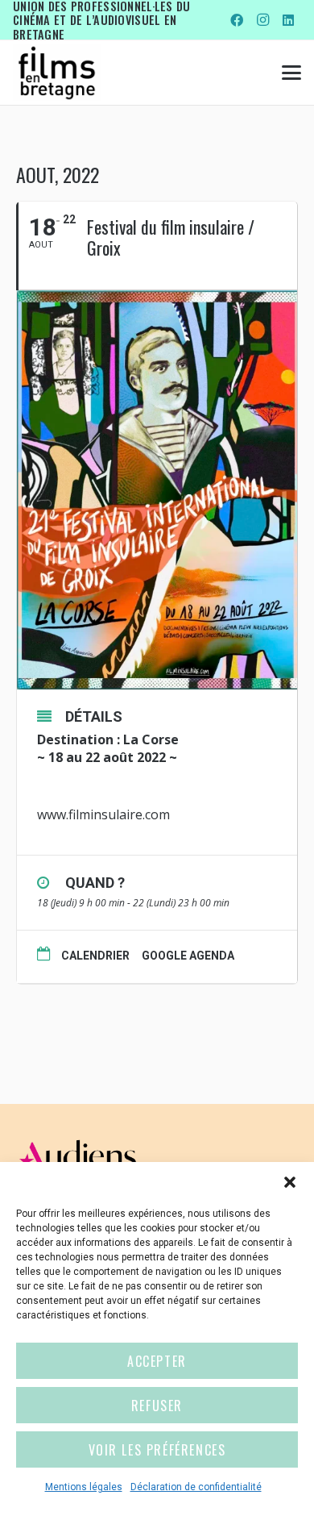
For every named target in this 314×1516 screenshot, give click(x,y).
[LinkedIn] (288, 20)
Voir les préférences (157, 1450)
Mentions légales (83, 1487)
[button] (290, 1182)
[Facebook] (237, 20)
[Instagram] (262, 20)
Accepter (157, 1361)
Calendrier (95, 955)
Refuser (157, 1405)
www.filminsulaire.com (103, 814)
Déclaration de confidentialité (196, 1487)
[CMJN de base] (57, 72)
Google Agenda (188, 955)
